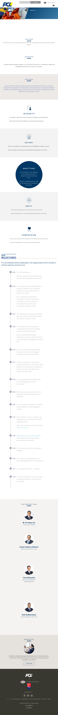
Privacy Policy (29, 707)
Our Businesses (16, 699)
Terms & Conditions (29, 705)
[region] (29, 18)
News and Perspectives (34, 699)
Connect (49, 699)
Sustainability (24, 699)
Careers (44, 699)
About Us (8, 699)
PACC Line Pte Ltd (22, 428)
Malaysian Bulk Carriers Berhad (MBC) (29, 436)
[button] (28, 28)
